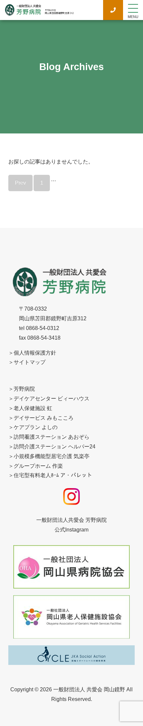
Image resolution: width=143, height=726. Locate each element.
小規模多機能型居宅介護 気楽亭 (51, 456)
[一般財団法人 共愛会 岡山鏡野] (39, 12)
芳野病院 (24, 389)
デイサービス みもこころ (43, 418)
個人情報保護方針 (35, 353)
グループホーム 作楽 (38, 466)
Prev (20, 183)
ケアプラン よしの (36, 427)
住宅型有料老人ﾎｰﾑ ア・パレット (53, 475)
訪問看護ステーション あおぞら (51, 437)
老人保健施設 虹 (33, 408)
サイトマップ (30, 362)
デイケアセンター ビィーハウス (51, 398)
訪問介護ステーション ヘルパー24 (54, 446)
